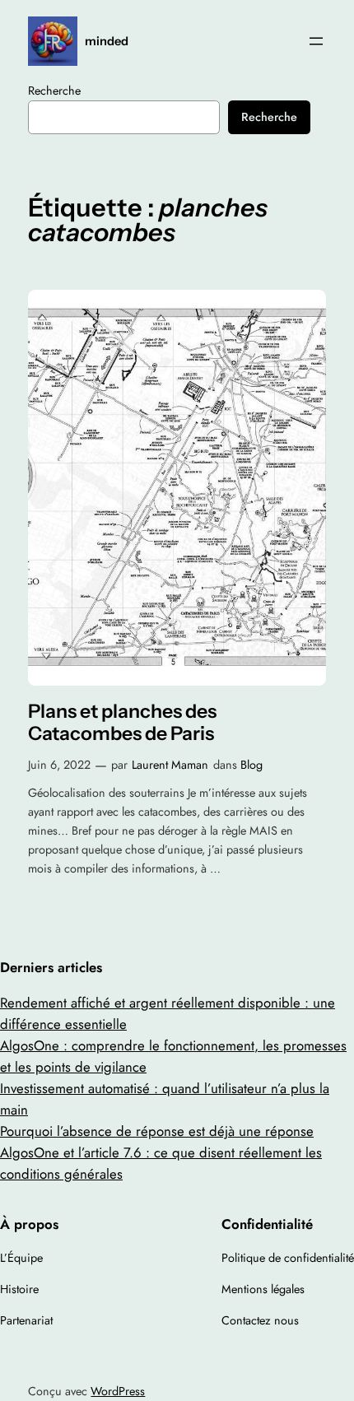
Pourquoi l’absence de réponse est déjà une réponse (157, 1131)
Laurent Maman (170, 764)
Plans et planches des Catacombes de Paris (122, 723)
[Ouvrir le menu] (316, 41)
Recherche (54, 90)
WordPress (118, 1391)
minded (106, 41)
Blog (251, 764)
